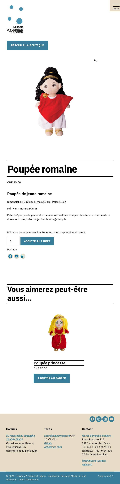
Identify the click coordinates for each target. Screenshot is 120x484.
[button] (95, 60)
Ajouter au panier (37, 241)
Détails (48, 443)
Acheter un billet (53, 447)
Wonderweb (32, 479)
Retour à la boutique (27, 45)
